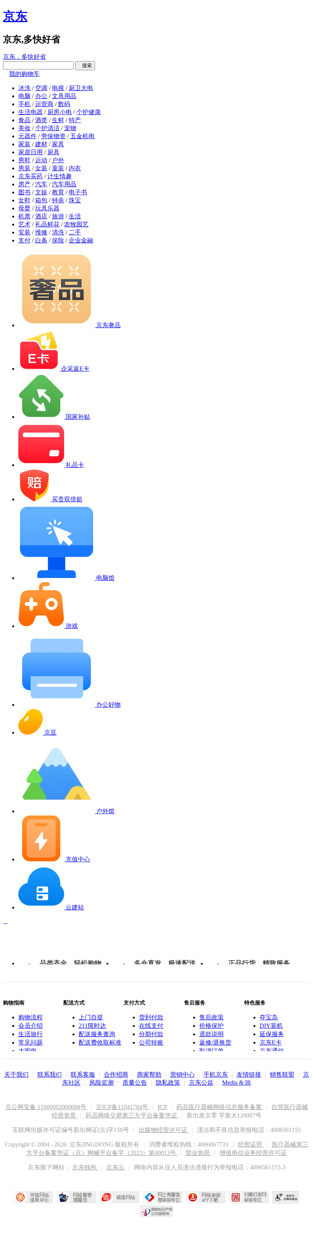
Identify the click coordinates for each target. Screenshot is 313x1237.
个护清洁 (47, 128)
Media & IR (236, 1082)
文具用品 (64, 96)
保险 (58, 240)
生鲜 (58, 120)
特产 (75, 120)
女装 (41, 168)
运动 (41, 160)
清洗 (58, 232)
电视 (58, 88)
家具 (58, 144)
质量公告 (135, 1082)
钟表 (58, 200)
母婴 (24, 208)
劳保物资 (53, 136)
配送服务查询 (97, 1034)
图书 (24, 192)
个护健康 (88, 112)
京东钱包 (85, 1167)
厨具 (53, 152)
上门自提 (91, 1017)
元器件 (27, 136)
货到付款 (151, 1017)
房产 (24, 184)
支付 (24, 240)
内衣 (75, 168)
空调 (41, 88)
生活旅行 (30, 1034)
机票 (24, 216)
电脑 (24, 96)
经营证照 (251, 1144)
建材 (41, 144)
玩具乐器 (47, 208)
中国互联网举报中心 (162, 1197)
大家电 (27, 1051)
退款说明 (211, 1034)
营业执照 (198, 1153)
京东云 (116, 1167)
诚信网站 (119, 1197)
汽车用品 (64, 184)
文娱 (41, 192)
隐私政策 (168, 1082)
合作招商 (116, 1074)
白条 (41, 240)
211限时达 (92, 1025)
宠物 (70, 128)
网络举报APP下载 (206, 1197)
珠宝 (75, 200)
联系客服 (83, 1074)
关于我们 (16, 1074)
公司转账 (151, 1042)
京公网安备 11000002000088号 (46, 1107)
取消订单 (211, 1051)
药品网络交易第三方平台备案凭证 (132, 1115)
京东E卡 (271, 1042)
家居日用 (30, 152)
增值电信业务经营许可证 (253, 1153)
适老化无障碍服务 (286, 1197)
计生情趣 (59, 176)
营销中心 (182, 1074)
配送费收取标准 (100, 1042)
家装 (24, 144)
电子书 (78, 192)
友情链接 (249, 1074)
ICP (163, 1107)
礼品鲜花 (47, 224)
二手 (75, 232)
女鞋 (24, 200)
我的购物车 (24, 74)
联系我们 (49, 1074)
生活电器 (30, 112)
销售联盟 (282, 1074)
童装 (58, 168)
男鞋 (24, 160)
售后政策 (211, 1017)
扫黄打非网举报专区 (249, 1197)
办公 (41, 96)
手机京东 (215, 1074)
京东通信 (272, 1051)
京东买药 (30, 176)
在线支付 (151, 1025)
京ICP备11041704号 (123, 1107)
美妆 (24, 128)
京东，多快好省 (24, 56)
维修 (41, 232)
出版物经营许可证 (164, 1130)
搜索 (85, 65)
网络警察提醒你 (76, 1197)
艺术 (24, 224)
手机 (24, 104)
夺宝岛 (269, 1017)
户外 (58, 160)
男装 (24, 168)
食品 (24, 120)
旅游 (58, 216)
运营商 (44, 104)
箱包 (41, 200)
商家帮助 (149, 1074)
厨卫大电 (81, 88)
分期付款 (151, 1034)
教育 (58, 192)
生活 (75, 216)
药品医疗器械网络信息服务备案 (219, 1107)
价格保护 (211, 1025)
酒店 (41, 216)
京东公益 (201, 1082)
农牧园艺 (76, 224)
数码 (64, 104)
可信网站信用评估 (33, 1197)
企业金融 (81, 240)
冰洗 (24, 88)
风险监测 (101, 1082)
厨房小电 (59, 112)
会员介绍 (30, 1025)
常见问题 (30, 1042)
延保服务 (272, 1034)
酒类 (41, 120)
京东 (15, 16)
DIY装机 (271, 1025)
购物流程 (30, 1017)
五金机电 (82, 136)
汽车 (41, 184)
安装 (24, 232)
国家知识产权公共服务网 (156, 1211)
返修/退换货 (215, 1042)
